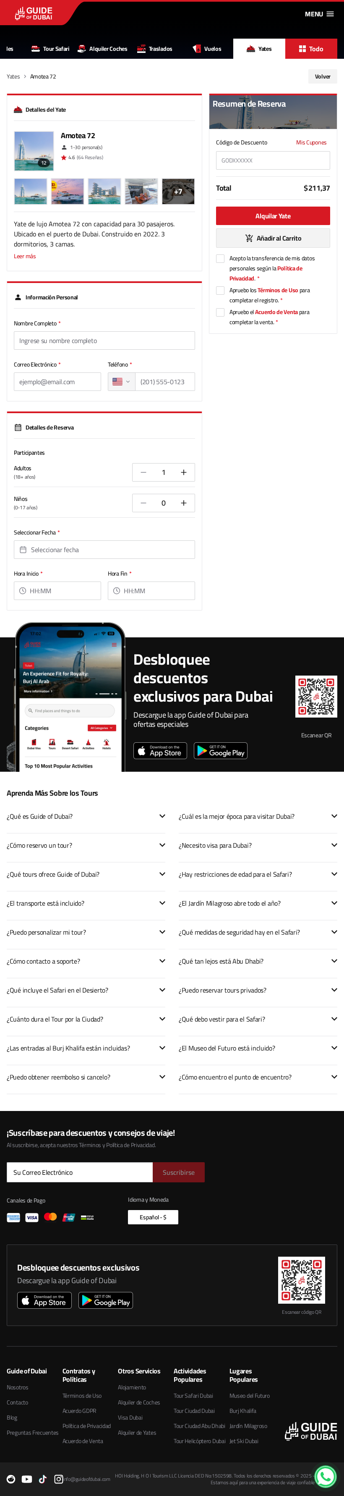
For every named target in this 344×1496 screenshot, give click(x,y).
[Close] (332, 1467)
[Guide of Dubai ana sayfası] (51, 13)
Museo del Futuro (249, 1395)
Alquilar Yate (272, 216)
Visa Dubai (130, 1417)
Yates (265, 48)
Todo (316, 48)
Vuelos (212, 48)
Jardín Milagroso (248, 1425)
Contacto (17, 1402)
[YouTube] (27, 1479)
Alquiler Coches (108, 48)
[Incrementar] (184, 472)
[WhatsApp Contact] (325, 1477)
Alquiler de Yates (137, 1432)
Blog (12, 1417)
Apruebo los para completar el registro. (269, 295)
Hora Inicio (28, 573)
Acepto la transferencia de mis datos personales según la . (272, 268)
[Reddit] (11, 1479)
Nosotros (18, 1387)
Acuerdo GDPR (79, 1410)
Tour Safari (56, 48)
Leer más (25, 256)
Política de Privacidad (87, 1425)
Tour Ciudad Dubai (194, 1410)
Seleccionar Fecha (37, 532)
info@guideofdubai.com (86, 1479)
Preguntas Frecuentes (33, 1432)
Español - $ (153, 1217)
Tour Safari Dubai (193, 1395)
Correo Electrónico (37, 364)
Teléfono (120, 364)
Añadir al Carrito (279, 238)
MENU (314, 14)
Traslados (160, 48)
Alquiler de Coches (139, 1402)
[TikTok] (43, 1479)
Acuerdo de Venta (276, 312)
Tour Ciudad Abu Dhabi (199, 1425)
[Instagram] (59, 1479)
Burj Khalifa (242, 1410)
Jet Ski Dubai (243, 1441)
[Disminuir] (143, 472)
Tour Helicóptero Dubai (199, 1441)
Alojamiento (132, 1387)
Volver (323, 76)
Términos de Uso (278, 290)
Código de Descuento (241, 142)
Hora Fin (119, 573)
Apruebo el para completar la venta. (269, 317)
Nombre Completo (37, 323)
